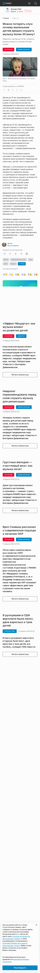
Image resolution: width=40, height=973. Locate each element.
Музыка (13, 264)
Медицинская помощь (18, 259)
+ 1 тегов (21, 264)
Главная (6, 18)
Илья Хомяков (13, 246)
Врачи (6, 259)
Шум (30, 259)
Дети (5, 264)
